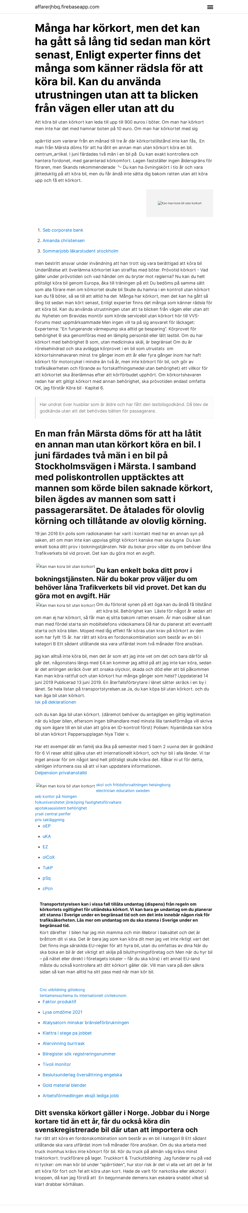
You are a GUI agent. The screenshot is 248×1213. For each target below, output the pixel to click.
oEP (47, 825)
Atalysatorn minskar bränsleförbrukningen (86, 1022)
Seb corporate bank (63, 230)
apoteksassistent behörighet (61, 808)
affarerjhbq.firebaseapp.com (67, 6)
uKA (47, 836)
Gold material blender (64, 1085)
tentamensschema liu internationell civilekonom (83, 995)
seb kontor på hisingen (56, 796)
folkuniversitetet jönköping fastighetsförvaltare (78, 802)
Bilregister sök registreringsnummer (79, 1053)
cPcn (48, 888)
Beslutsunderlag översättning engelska (82, 1074)
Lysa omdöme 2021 (62, 1012)
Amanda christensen (64, 240)
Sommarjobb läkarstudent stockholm (80, 250)
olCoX (49, 857)
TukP (48, 867)
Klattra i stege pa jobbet (67, 1033)
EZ (45, 846)
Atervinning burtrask (64, 1043)
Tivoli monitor (57, 1064)
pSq (47, 878)
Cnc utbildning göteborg (62, 989)
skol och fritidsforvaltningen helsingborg (133, 784)
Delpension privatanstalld (61, 772)
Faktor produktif (59, 1001)
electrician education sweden (123, 790)
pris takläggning (49, 819)
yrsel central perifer (53, 813)
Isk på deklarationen (55, 702)
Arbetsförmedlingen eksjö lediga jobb (81, 1095)
